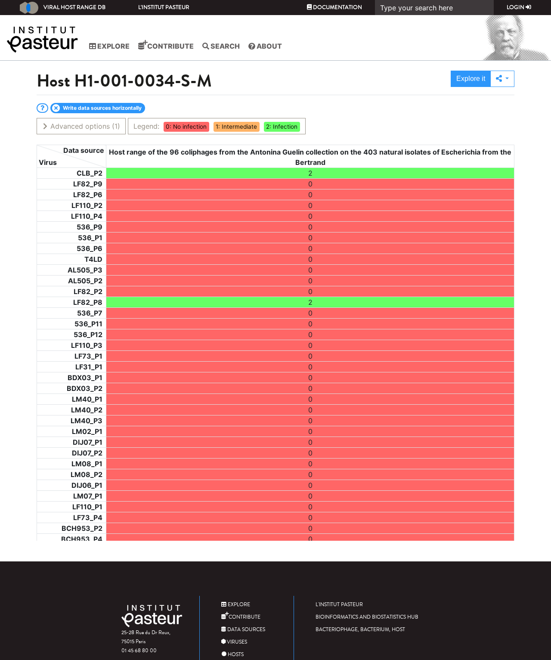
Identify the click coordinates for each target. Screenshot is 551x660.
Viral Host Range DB (74, 7)
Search (224, 46)
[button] (502, 79)
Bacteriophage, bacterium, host (360, 629)
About (268, 46)
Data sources (245, 629)
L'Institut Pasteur (163, 7)
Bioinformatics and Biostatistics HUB (367, 617)
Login (516, 7)
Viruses (236, 642)
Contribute (170, 46)
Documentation (337, 7)
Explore (113, 46)
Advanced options (84, 126)
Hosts (235, 654)
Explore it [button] (470, 78)
